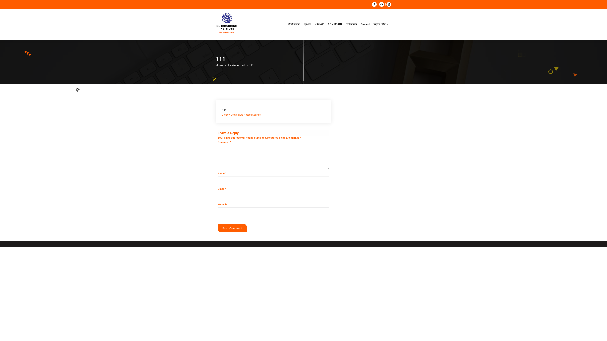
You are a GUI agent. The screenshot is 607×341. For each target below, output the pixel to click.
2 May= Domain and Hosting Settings (241, 115)
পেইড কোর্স (319, 24)
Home (219, 65)
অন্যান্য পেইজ (380, 24)
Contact (365, 24)
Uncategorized (236, 65)
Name (222, 173)
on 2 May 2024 (237, 101)
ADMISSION (335, 24)
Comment (224, 142)
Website (222, 204)
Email (222, 189)
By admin (255, 101)
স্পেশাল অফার (351, 24)
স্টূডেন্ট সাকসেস (294, 24)
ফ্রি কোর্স (307, 24)
